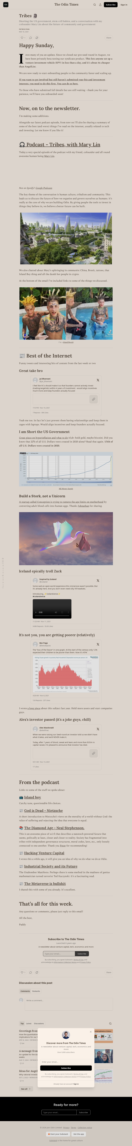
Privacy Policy (85, 1076)
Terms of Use (78, 1074)
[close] (91, 1032)
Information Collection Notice (65, 1076)
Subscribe (66, 1068)
